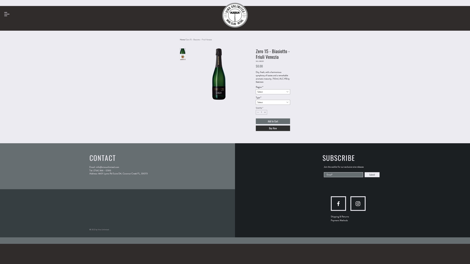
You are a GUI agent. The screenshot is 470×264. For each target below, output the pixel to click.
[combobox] (273, 91)
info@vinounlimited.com (107, 167)
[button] (6, 14)
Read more (259, 82)
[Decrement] (257, 112)
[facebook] (338, 204)
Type (258, 97)
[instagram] (358, 204)
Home (182, 39)
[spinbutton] (261, 112)
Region (259, 87)
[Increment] (265, 112)
